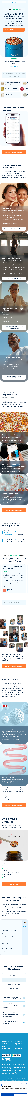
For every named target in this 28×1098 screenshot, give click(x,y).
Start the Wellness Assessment (14, 29)
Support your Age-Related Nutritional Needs (14, 377)
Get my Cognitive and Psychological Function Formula (14, 327)
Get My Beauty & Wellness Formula (14, 228)
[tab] (14, 976)
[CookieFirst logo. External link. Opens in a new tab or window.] (1, 1085)
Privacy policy (23, 1083)
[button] (1, 64)
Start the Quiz (14, 884)
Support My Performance (14, 278)
